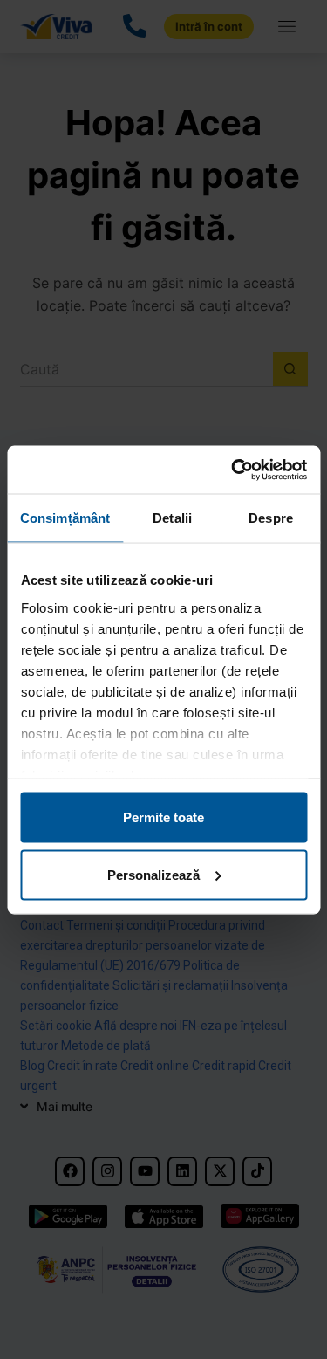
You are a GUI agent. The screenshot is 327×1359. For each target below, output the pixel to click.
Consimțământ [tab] (65, 518)
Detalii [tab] (172, 518)
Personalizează (153, 874)
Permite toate (163, 817)
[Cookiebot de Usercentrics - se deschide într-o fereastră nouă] (233, 469)
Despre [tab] (271, 518)
